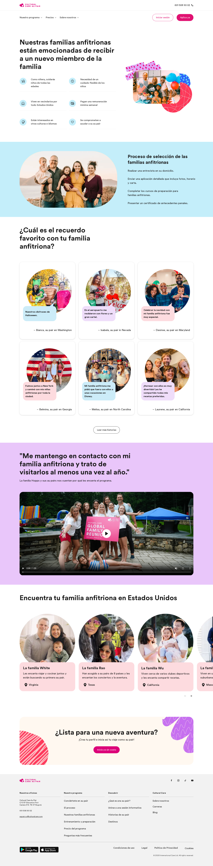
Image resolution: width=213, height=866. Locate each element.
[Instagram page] (178, 780)
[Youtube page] (192, 780)
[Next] (191, 696)
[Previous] (185, 696)
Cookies (189, 848)
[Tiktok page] (185, 780)
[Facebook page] (171, 780)
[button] (162, 17)
